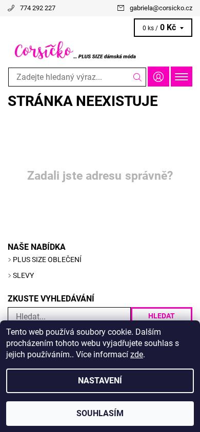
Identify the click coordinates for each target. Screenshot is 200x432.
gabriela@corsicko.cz (161, 8)
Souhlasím (100, 413)
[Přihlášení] (158, 77)
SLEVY (23, 275)
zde (136, 354)
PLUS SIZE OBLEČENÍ (47, 259)
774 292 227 (37, 8)
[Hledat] (137, 77)
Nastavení (100, 380)
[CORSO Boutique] (100, 50)
